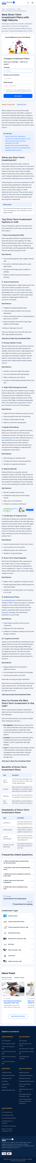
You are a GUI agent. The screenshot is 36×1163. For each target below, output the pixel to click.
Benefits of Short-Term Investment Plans (17, 145)
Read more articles (18, 1016)
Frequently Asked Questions (13, 150)
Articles (19, 9)
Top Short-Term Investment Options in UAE (17, 139)
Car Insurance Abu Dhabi (9, 1118)
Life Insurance (23, 1041)
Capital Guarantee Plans (8, 1090)
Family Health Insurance (26, 1075)
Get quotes (18, 96)
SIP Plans (4, 1087)
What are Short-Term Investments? (15, 136)
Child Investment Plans (8, 1075)
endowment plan (9, 600)
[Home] (8, 2)
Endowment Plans (7, 1078)
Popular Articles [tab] (19, 977)
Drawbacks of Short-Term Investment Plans (17, 148)
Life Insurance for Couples (26, 1048)
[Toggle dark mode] (28, 2)
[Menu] (32, 2)
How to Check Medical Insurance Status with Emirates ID (25, 1101)
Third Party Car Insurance (9, 1126)
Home (3, 9)
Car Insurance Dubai (7, 1115)
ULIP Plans (5, 1081)
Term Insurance (6, 1041)
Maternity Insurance (24, 1078)
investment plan (7, 438)
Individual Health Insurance (26, 1081)
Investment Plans (10, 9)
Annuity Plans (5, 1084)
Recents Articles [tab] (7, 977)
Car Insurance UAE (7, 1112)
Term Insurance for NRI (8, 1043)
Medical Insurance (24, 1072)
